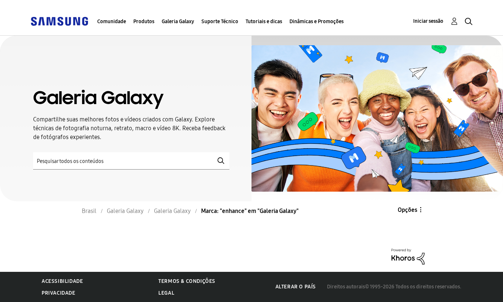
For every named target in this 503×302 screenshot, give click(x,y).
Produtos (143, 21)
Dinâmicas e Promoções (316, 21)
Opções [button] (407, 209)
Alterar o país (295, 287)
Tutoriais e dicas (264, 21)
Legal (166, 293)
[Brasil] (59, 20)
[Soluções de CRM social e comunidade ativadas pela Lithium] (408, 256)
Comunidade (111, 21)
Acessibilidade (62, 281)
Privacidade (58, 293)
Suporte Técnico (219, 21)
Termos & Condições (186, 281)
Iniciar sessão (428, 21)
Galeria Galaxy (178, 21)
